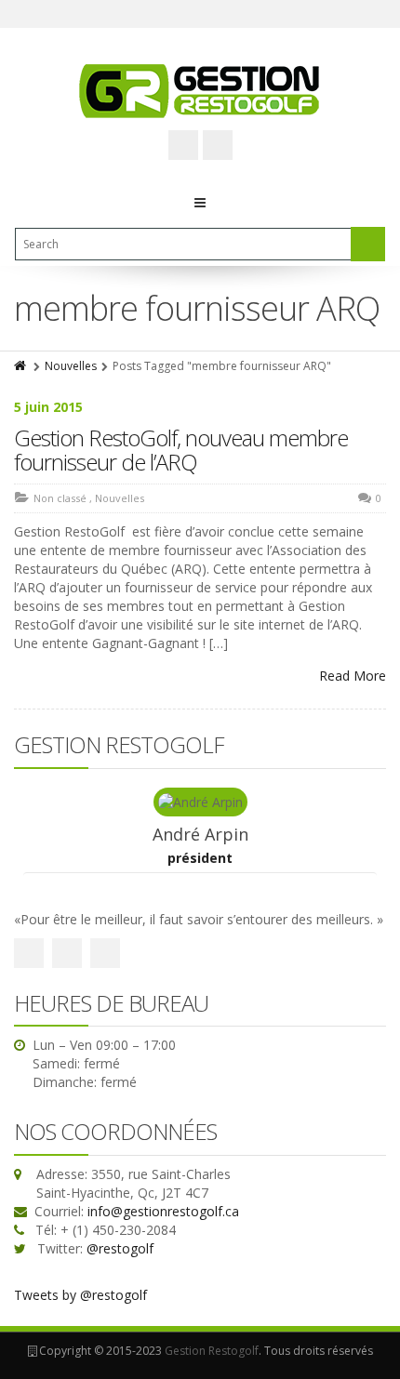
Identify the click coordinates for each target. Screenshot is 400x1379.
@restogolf (120, 1248)
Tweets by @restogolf (80, 1295)
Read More (352, 675)
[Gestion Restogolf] (200, 90)
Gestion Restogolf (212, 1351)
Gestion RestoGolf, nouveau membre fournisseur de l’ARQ (181, 449)
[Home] (21, 366)
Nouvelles (71, 366)
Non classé (60, 498)
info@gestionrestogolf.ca (163, 1211)
